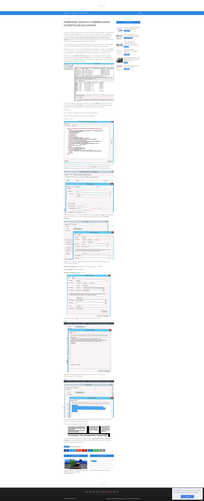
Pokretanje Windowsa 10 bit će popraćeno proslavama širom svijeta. (132, 59)
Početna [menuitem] (66, 13)
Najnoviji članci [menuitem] (83, 13)
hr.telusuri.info (67, 498)
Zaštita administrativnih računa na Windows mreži (131, 35)
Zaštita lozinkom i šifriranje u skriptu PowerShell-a (132, 28)
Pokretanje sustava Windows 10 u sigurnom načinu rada (130, 51)
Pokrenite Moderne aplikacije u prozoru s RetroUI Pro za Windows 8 (131, 43)
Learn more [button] (195, 492)
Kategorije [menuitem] (74, 13)
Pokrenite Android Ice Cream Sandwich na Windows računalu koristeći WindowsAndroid (76, 472)
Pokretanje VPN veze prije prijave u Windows (131, 66)
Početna (65, 18)
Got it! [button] (187, 496)
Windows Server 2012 (73, 18)
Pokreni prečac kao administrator (100, 470)
